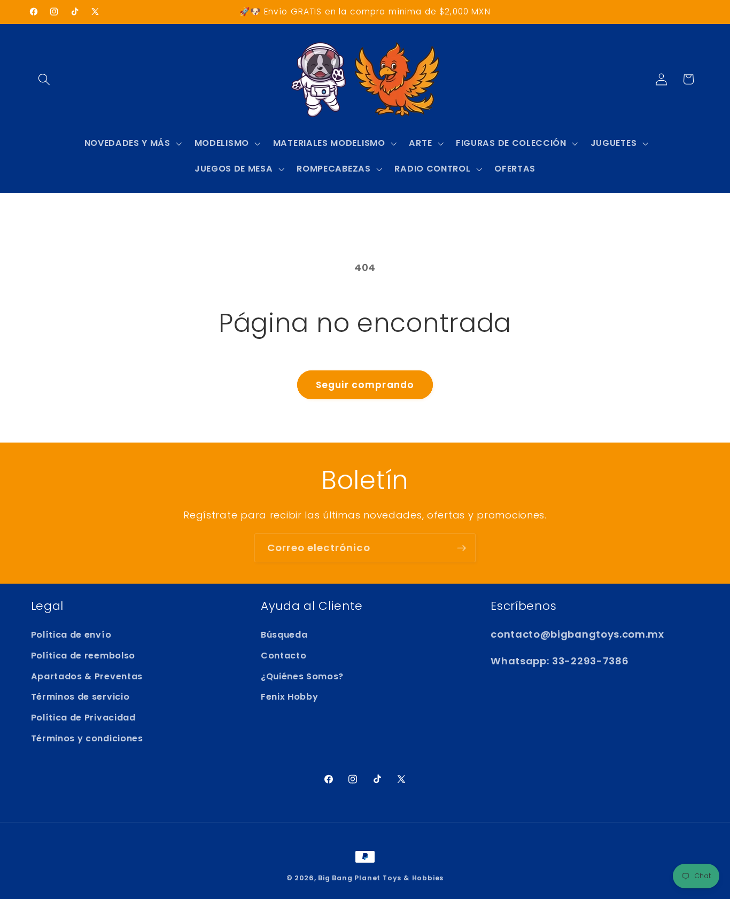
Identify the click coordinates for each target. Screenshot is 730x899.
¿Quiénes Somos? (302, 676)
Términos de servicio (80, 697)
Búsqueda (284, 635)
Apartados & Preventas (87, 676)
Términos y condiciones (87, 738)
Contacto (284, 655)
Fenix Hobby (290, 697)
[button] (44, 79)
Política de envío (71, 635)
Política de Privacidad (83, 717)
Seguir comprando (365, 384)
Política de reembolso (83, 655)
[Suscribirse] (461, 547)
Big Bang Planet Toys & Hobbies (381, 877)
